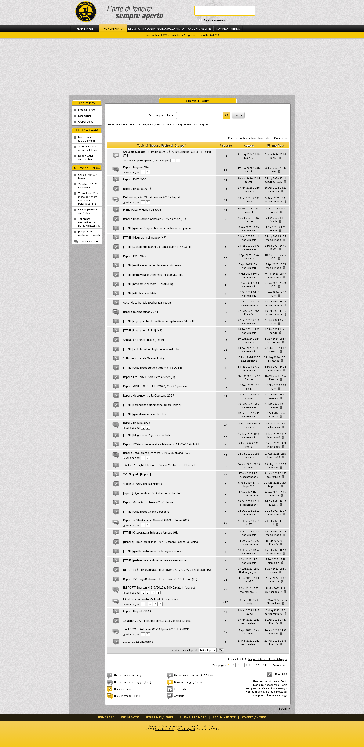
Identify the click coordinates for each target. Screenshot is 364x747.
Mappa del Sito (158, 726)
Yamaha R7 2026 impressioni (87, 185)
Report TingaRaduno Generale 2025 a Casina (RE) (154, 219)
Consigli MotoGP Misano (87, 176)
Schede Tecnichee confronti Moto (87, 148)
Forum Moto (113, 28)
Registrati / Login (141, 28)
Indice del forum (125, 124)
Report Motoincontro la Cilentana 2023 (148, 395)
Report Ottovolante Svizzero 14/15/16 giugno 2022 (157, 453)
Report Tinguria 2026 (136, 167)
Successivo (279, 665)
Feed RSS (281, 674)
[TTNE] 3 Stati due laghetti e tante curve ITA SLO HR (157, 247)
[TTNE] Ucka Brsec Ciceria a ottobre (146, 511)
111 (248, 665)
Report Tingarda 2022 (137, 611)
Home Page (85, 28)
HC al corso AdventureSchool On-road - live (150, 599)
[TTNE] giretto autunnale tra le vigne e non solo (154, 551)
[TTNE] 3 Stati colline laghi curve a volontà (151, 349)
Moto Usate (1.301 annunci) (87, 138)
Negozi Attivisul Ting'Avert (86, 157)
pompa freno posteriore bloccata (89, 233)
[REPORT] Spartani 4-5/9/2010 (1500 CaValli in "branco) (159, 587)
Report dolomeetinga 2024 (140, 312)
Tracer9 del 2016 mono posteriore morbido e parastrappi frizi (88, 198)
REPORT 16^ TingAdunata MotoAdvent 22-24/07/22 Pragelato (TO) (167, 569)
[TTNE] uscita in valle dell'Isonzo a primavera (152, 265)
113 (265, 665)
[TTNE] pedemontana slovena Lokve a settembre (155, 560)
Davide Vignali (186, 729)
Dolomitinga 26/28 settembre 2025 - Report (151, 197)
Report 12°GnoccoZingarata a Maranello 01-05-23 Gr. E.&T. (161, 444)
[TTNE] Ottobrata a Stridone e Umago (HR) (151, 532)
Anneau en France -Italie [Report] (144, 340)
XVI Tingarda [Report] (137, 474)
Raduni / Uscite (199, 28)
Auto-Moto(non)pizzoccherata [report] (147, 302)
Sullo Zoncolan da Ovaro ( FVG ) (143, 358)
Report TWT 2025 (134, 256)
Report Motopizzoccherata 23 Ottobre (148, 502)
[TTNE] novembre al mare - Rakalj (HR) (148, 284)
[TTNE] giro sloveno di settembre (144, 414)
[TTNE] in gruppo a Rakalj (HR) (142, 330)
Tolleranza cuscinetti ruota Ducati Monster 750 (89, 222)
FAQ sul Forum (86, 110)
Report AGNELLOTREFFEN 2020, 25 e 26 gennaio (155, 386)
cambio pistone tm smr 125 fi (88, 211)
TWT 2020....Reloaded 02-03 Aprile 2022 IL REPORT (157, 629)
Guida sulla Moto (170, 28)
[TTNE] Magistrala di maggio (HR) (144, 237)
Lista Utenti (84, 115)
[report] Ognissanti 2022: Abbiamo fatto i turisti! (154, 493)
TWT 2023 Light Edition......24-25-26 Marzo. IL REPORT (159, 465)
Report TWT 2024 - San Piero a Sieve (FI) (149, 377)
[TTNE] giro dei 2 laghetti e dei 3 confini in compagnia (157, 228)
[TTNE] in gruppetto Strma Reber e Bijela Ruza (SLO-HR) (159, 321)
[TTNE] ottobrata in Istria (139, 293)
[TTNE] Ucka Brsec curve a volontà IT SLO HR (152, 367)
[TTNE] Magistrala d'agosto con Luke (147, 435)
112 (256, 665)
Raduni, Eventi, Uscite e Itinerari (156, 124)
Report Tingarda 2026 (137, 188)
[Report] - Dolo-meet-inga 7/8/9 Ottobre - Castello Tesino (160, 542)
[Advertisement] (182, 66)
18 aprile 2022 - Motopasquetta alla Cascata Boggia (157, 621)
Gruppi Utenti (85, 121)
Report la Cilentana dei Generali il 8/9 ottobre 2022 (156, 520)
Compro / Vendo (228, 28)
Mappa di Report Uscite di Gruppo (267, 659)
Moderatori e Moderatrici (272, 138)
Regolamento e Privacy (182, 726)
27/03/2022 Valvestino (138, 641)
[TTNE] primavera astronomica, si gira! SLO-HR (153, 274)
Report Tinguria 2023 (136, 422)
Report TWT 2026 (134, 179)
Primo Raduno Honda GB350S (142, 209)
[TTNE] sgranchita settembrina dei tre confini (152, 405)
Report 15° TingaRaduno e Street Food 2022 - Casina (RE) (160, 579)
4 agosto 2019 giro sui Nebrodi (142, 484)
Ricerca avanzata (215, 20)
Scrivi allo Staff (206, 726)
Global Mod (250, 138)
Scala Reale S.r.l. (164, 729)
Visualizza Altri (89, 241)
